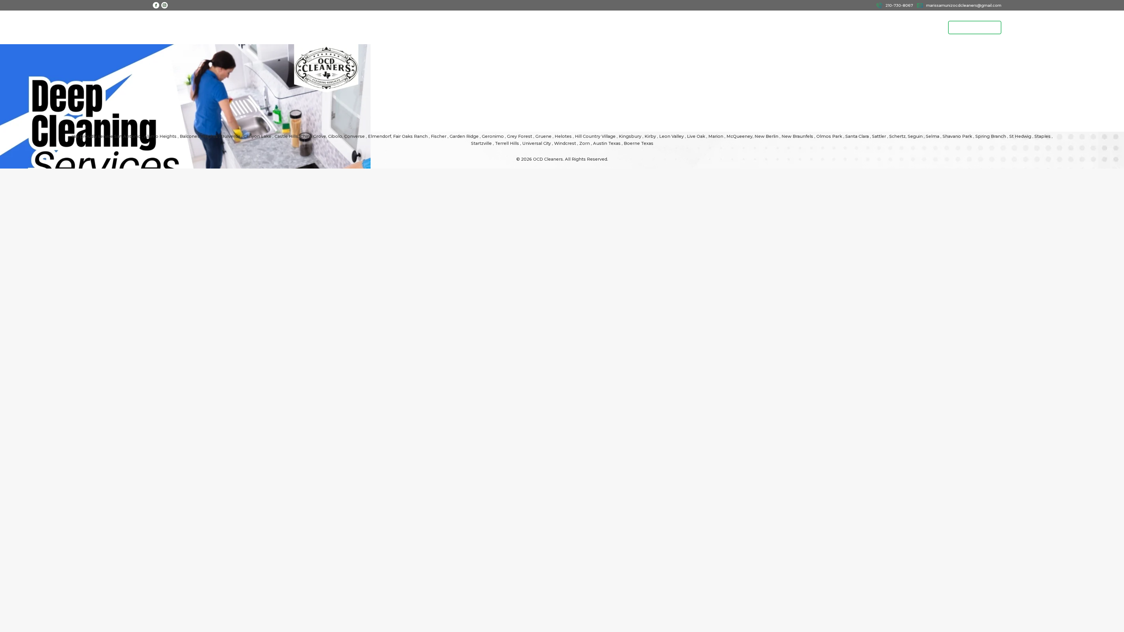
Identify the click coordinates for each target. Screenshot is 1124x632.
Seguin (916, 136)
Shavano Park (958, 136)
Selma (933, 136)
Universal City (537, 143)
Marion (716, 136)
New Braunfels (798, 136)
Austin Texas (607, 143)
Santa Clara (857, 136)
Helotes (564, 136)
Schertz (897, 136)
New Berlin (767, 136)
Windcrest (565, 143)
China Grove (313, 136)
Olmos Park (829, 136)
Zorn (585, 143)
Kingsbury (630, 136)
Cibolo (335, 136)
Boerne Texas (638, 143)
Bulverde (231, 136)
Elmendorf (379, 136)
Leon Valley (672, 136)
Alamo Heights (161, 136)
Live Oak (696, 136)
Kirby (651, 136)
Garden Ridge (465, 136)
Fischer (439, 136)
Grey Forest (520, 136)
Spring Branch (991, 136)
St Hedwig (1020, 136)
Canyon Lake (258, 136)
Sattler (879, 136)
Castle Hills (286, 136)
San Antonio (128, 136)
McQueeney (740, 136)
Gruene (544, 136)
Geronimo (493, 136)
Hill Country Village (596, 136)
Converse (355, 136)
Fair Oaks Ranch (411, 136)
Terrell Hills (507, 143)
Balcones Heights (199, 136)
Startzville (482, 143)
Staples (1043, 136)
